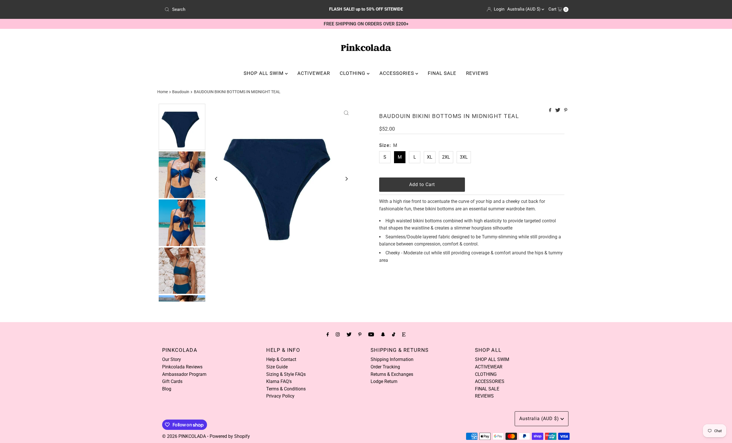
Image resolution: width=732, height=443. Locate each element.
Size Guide (277, 367)
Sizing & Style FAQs (286, 374)
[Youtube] (371, 334)
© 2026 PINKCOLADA (184, 436)
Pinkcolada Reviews (182, 367)
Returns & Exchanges (392, 374)
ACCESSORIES (397, 73)
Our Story (171, 359)
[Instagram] (338, 334)
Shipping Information (392, 359)
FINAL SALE (442, 73)
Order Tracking (385, 367)
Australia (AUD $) (524, 9)
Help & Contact (281, 359)
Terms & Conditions (286, 389)
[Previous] (216, 178)
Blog (166, 389)
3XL (464, 157)
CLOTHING (353, 73)
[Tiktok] (393, 334)
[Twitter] (349, 334)
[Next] (346, 178)
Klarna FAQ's (279, 381)
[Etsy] (403, 334)
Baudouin (180, 91)
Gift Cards (172, 381)
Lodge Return (384, 381)
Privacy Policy (280, 396)
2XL (446, 157)
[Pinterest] (359, 334)
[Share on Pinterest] (565, 110)
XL (429, 157)
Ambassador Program (184, 374)
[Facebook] (328, 334)
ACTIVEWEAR (313, 73)
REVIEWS (477, 73)
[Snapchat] (383, 334)
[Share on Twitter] (558, 110)
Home (162, 91)
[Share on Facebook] (550, 110)
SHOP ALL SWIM (264, 73)
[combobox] (228, 9)
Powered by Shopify (230, 436)
